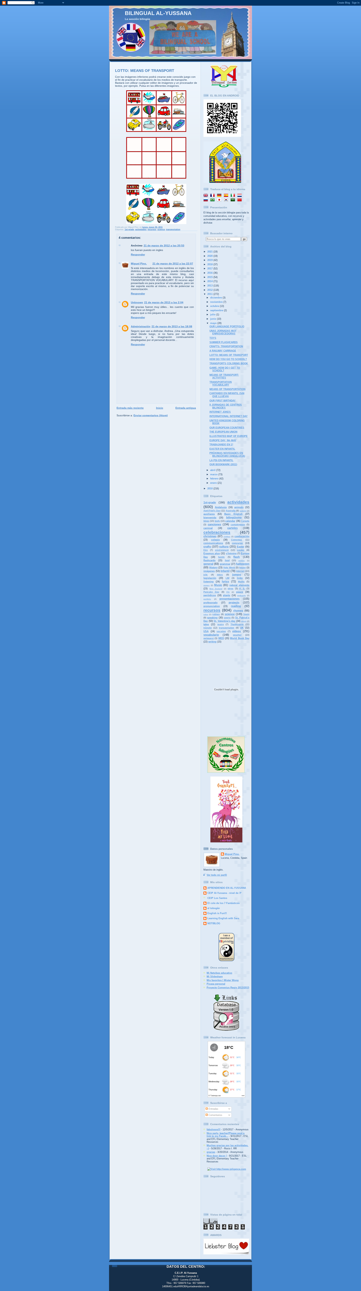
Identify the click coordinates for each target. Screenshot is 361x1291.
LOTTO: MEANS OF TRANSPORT (144, 71)
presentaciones (229, 598)
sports (227, 618)
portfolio (207, 599)
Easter (240, 546)
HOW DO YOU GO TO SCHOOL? (228, 359)
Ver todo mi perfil (217, 875)
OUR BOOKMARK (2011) (223, 464)
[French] (213, 195)
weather (237, 635)
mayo (213, 323)
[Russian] (206, 200)
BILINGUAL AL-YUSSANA (158, 13)
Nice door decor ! (217, 1155)
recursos (152, 229)
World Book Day (239, 638)
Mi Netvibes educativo (219, 973)
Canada (245, 521)
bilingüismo (234, 517)
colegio (215, 539)
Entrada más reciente (130, 407)
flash (236, 556)
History (213, 567)
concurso (237, 543)
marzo (214, 474)
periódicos (209, 595)
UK (241, 627)
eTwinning (231, 553)
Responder (138, 254)
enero (214, 482)
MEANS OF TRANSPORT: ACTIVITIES (224, 376)
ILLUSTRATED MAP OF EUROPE (228, 436)
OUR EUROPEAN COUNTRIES (226, 427)
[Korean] (227, 200)
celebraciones (216, 532)
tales (206, 624)
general (208, 563)
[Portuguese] (213, 200)
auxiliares (209, 514)
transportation (173, 229)
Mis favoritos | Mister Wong (223, 980)
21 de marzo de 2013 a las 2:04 (163, 302)
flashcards (209, 560)
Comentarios (215, 1115)
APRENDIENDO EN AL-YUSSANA (226, 888)
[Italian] (234, 195)
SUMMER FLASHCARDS (223, 342)
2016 (210, 272)
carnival (208, 528)
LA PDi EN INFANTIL (221, 460)
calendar (230, 521)
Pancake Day (211, 592)
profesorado (210, 602)
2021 (210, 251)
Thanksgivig (237, 624)
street (243, 621)
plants (226, 595)
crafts (207, 546)
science (161, 229)
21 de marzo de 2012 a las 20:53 (164, 245)
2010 (210, 488)
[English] (206, 195)
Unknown (137, 302)
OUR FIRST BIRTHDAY (222, 400)
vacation (221, 631)
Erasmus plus (211, 553)
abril (213, 470)
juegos (236, 574)
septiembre (217, 310)
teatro (220, 624)
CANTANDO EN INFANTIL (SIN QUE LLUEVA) (226, 395)
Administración (140, 326)
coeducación (241, 536)
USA (206, 631)
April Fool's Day (212, 511)
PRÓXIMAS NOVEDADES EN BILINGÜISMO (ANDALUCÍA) (227, 454)
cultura (223, 546)
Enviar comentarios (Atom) (150, 415)
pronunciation (211, 606)
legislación (209, 578)
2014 (210, 281)
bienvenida (209, 517)
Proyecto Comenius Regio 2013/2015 (228, 987)
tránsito (207, 628)
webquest (208, 638)
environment (222, 550)
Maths (241, 582)
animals (238, 507)
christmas (209, 536)
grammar (225, 564)
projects (234, 602)
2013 (210, 285)
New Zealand (215, 589)
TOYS (212, 338)
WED (221, 638)
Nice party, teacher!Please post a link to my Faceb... (225, 1134)
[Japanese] (220, 200)
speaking (212, 617)
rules (205, 614)
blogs (206, 521)
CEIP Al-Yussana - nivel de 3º (224, 893)
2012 (210, 289)
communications (213, 543)
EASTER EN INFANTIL (222, 448)
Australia (231, 511)
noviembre (216, 302)
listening (208, 581)
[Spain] (227, 195)
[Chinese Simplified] (240, 200)
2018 (210, 264)
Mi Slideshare (215, 976)
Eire (205, 550)
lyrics (225, 581)
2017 (210, 268)
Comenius (236, 540)
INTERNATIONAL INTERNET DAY (228, 416)
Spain (246, 614)
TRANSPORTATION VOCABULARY (220, 383)
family (221, 557)
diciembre (216, 297)
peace (239, 592)
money (206, 585)
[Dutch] (240, 195)
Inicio (159, 407)
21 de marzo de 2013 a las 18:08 (172, 326)
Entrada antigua (185, 407)
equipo (240, 550)
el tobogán (213, 908)
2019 (210, 260)
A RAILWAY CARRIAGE (222, 350)
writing (212, 641)
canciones (214, 524)
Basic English (233, 514)
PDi (228, 592)
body (217, 521)
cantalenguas (238, 524)
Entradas (213, 1108)
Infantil (225, 570)
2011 (210, 294)
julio (213, 314)
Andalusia (221, 507)
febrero (214, 478)
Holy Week (229, 567)
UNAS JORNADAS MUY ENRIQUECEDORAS (223, 332)
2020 (210, 256)
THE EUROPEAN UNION (223, 431)
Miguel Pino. (139, 263)
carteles (232, 528)
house (242, 567)
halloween (242, 563)
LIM (227, 578)
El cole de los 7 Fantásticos (223, 903)
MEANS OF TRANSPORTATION (227, 389)
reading (236, 606)
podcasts (241, 595)
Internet (240, 571)
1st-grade (129, 229)
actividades (140, 229)
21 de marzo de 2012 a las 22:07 (172, 263)
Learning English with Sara (223, 918)
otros (230, 589)
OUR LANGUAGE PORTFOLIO (226, 326)
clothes (227, 537)
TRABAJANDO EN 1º (221, 444)
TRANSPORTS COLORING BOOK (228, 363)
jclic (205, 575)
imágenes (209, 571)
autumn (243, 511)
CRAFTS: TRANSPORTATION (226, 346)
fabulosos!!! (213, 1129)
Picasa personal (216, 983)
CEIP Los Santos (217, 898)
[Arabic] (234, 200)
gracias (211, 1152)
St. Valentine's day (224, 621)
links (240, 578)
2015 (210, 277)
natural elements (239, 585)
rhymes (238, 610)
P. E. (242, 589)
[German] (220, 195)
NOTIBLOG (213, 923)
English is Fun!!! (217, 913)
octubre (215, 306)
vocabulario (211, 634)
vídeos (236, 631)
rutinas (216, 614)
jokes (220, 575)
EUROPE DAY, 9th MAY (222, 440)
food (227, 560)
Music (218, 585)
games (241, 561)
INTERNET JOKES (220, 411)
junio (213, 318)
